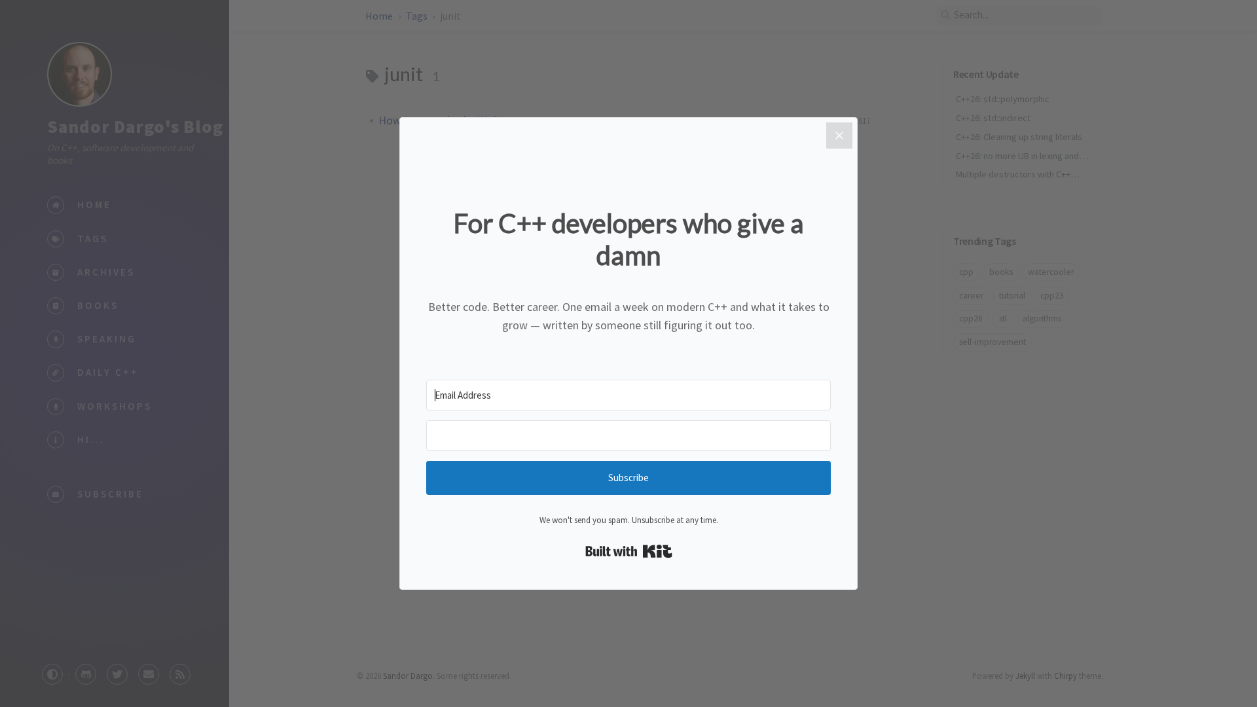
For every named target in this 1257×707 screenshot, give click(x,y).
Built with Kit (628, 551)
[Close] (839, 135)
